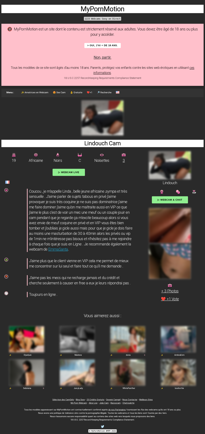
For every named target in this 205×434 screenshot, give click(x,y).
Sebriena (27, 388)
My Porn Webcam (79, 403)
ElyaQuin (28, 355)
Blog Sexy (80, 399)
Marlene (78, 355)
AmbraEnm (179, 355)
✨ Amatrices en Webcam (34, 92)
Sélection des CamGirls (63, 399)
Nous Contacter (129, 399)
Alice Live (93, 403)
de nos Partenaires (117, 409)
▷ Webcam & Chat (170, 200)
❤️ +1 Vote (170, 299)
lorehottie (179, 388)
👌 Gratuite (76, 92)
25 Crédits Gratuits (95, 399)
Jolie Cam (104, 403)
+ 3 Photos (170, 291)
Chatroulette (128, 403)
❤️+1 (89, 92)
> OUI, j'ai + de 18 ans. (102, 45)
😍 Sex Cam (59, 92)
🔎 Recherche (104, 92)
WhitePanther (129, 388)
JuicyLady (78, 388)
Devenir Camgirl (113, 399)
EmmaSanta (58, 249)
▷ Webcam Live (68, 172)
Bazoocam (116, 403)
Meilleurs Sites (146, 399)
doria (128, 355)
